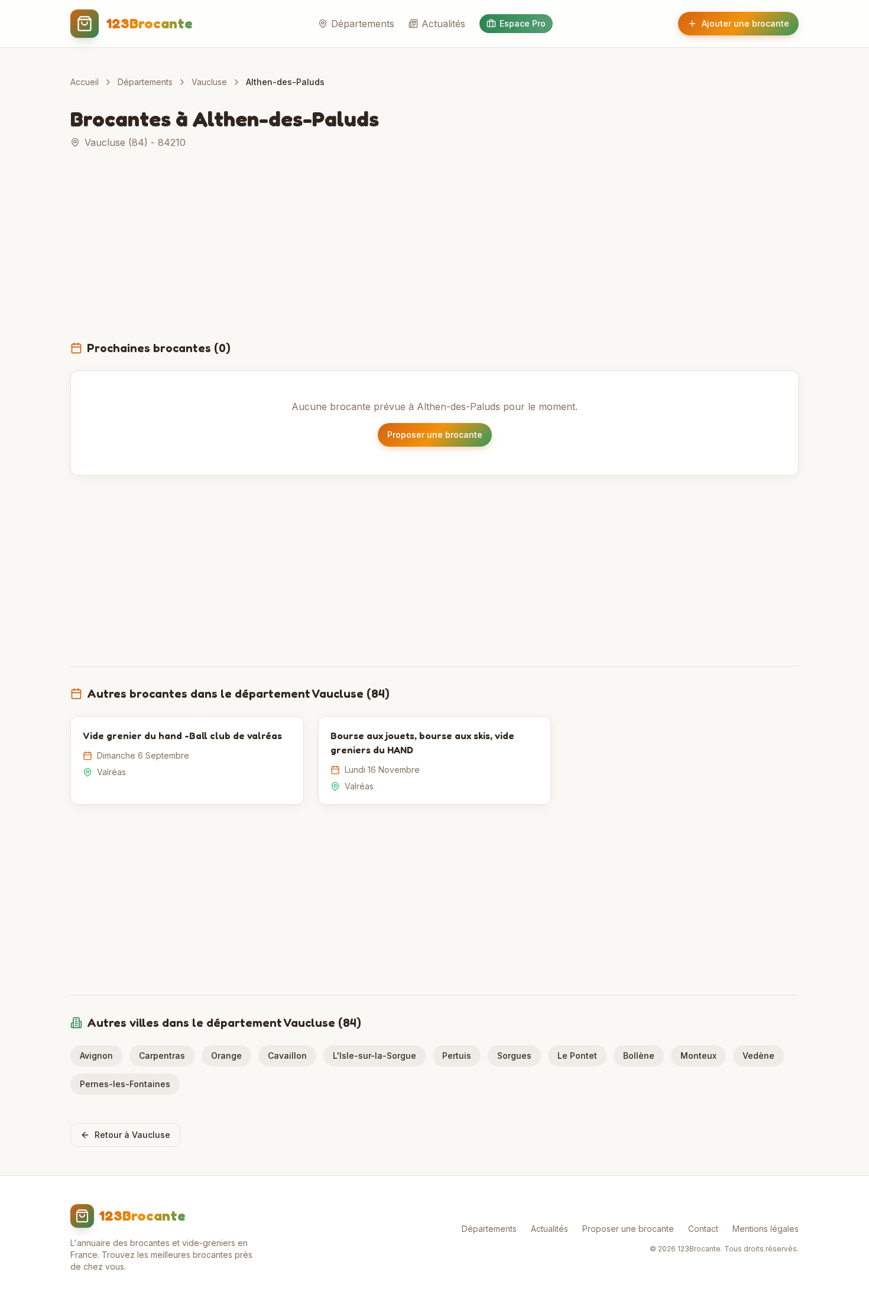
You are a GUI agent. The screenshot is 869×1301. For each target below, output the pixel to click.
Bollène (638, 1055)
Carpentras (162, 1055)
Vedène (758, 1055)
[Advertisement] (434, 252)
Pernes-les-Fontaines (125, 1084)
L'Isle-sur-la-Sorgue (374, 1055)
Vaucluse (209, 82)
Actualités (443, 24)
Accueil (84, 82)
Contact (703, 1229)
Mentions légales (765, 1229)
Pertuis (456, 1055)
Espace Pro (523, 23)
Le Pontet (577, 1055)
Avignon (96, 1055)
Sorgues (514, 1055)
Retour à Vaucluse (132, 1135)
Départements (362, 24)
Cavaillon (287, 1055)
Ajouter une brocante (745, 23)
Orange (226, 1055)
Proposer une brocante (434, 435)
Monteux (698, 1055)
